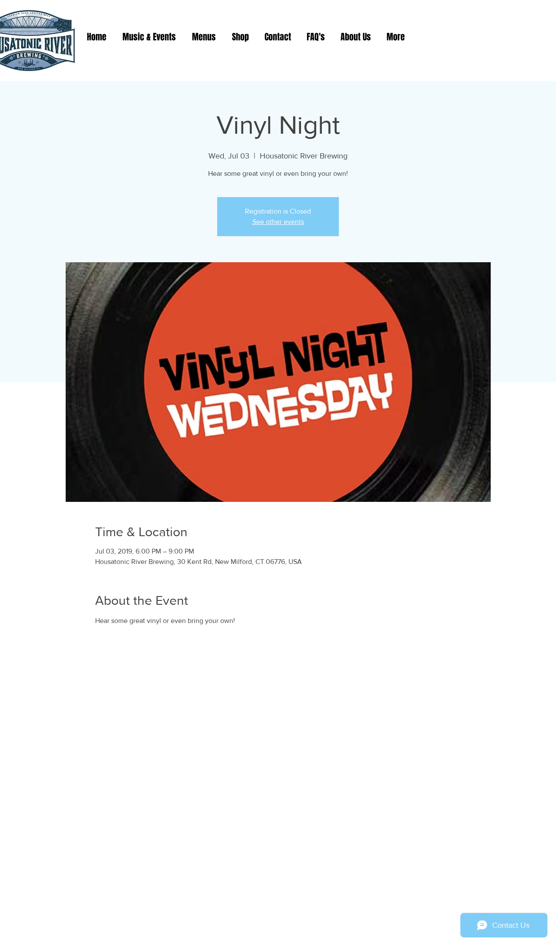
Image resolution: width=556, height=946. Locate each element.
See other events (278, 221)
